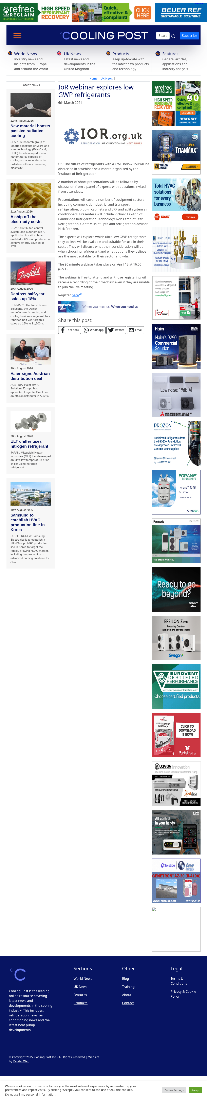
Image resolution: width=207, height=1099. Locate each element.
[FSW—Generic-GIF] (104, 306)
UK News (72, 53)
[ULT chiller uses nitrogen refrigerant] (31, 421)
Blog (125, 978)
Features (170, 53)
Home (93, 78)
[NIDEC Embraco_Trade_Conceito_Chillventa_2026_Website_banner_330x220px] (176, 589)
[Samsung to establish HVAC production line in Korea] (31, 494)
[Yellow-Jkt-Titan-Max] (176, 152)
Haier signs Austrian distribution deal (30, 376)
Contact (128, 1003)
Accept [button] (195, 1090)
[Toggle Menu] (17, 35)
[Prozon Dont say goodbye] (176, 443)
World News (25, 53)
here (75, 295)
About (126, 995)
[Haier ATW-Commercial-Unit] (176, 346)
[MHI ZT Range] (176, 395)
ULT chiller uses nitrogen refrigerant (29, 444)
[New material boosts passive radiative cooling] (31, 105)
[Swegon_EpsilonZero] (176, 638)
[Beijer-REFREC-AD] (103, 12)
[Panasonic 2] (176, 541)
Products (120, 53)
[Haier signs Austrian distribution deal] (31, 351)
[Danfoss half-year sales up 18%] (31, 273)
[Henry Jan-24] (176, 249)
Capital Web (21, 1061)
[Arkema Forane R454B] (176, 492)
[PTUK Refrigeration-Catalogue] (176, 735)
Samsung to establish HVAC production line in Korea (28, 522)
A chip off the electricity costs (26, 219)
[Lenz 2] (176, 881)
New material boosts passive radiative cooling (30, 131)
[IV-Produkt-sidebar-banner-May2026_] (176, 298)
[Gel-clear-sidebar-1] (176, 783)
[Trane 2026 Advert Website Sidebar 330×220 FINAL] (176, 201)
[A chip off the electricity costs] (31, 195)
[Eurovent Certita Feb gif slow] (176, 686)
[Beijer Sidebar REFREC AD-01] (176, 103)
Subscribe (189, 35)
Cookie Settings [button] (174, 1090)
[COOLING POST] (176, 832)
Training (128, 986)
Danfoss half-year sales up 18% (27, 296)
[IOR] (176, 929)
